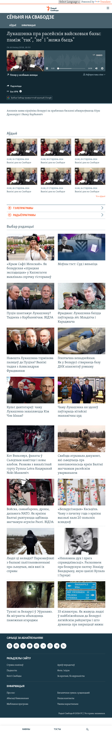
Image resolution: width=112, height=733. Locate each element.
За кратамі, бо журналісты (71, 676)
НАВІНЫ (26, 729)
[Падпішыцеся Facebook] (16, 646)
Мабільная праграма (17, 704)
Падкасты (12, 670)
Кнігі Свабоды (14, 676)
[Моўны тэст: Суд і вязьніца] (81, 247)
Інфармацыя (29, 25)
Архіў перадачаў (66, 665)
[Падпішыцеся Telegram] (57, 646)
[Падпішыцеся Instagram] (50, 646)
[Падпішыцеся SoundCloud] (43, 646)
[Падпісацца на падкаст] (36, 646)
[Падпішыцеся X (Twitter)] (23, 646)
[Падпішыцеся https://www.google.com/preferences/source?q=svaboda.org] (9, 646)
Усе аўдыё (100, 196)
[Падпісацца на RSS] (63, 646)
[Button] (14, 87)
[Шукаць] (87, 729)
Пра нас (11, 693)
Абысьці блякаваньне (18, 698)
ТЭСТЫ (57, 729)
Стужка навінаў (15, 665)
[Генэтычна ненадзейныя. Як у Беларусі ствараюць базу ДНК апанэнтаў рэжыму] (81, 341)
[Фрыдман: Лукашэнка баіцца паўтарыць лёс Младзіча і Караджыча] (81, 296)
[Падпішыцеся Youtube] (30, 646)
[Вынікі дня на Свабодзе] (22, 147)
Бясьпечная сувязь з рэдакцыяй (73, 693)
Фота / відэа (63, 670)
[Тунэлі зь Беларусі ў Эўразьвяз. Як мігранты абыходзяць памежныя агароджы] (30, 594)
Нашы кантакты (65, 698)
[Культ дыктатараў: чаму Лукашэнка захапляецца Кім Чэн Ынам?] (30, 390)
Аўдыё (12, 25)
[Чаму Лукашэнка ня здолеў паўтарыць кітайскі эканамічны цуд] (81, 390)
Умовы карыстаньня (67, 704)
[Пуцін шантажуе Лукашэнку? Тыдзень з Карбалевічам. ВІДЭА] (30, 296)
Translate (105, 2)
